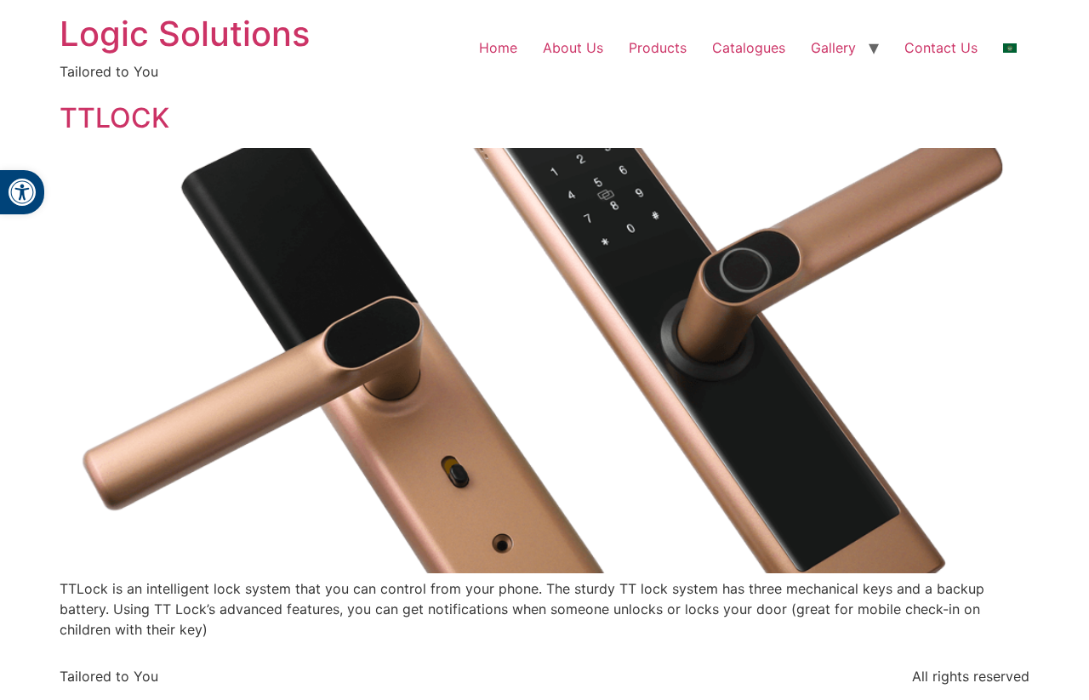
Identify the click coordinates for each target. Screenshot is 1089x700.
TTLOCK (114, 117)
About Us (573, 47)
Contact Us (941, 47)
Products (658, 47)
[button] (22, 192)
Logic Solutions (185, 33)
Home (498, 47)
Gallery (833, 47)
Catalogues (748, 47)
